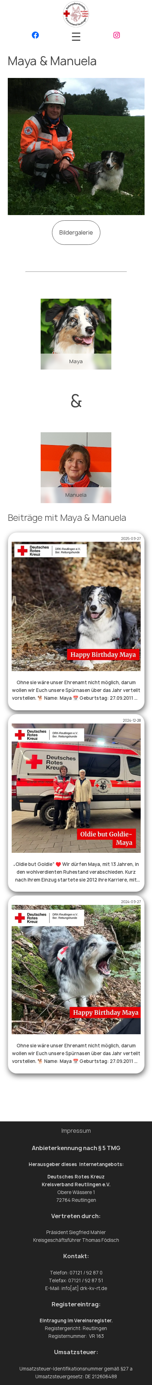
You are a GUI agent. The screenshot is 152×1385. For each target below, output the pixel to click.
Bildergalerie (76, 232)
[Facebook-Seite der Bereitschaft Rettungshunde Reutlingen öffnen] (35, 36)
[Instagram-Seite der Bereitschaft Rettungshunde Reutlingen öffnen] (116, 36)
